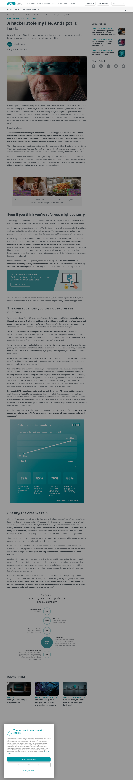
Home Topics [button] (13, 10)
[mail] (116, 66)
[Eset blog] (16, 3)
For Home (90, 3)
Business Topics (18, 15)
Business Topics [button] (30, 10)
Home (9, 15)
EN (114, 3)
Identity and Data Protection (34, 15)
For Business (103, 3)
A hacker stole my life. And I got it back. (59, 15)
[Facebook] (93, 66)
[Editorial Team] (10, 44)
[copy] (123, 66)
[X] (108, 66)
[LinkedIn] (101, 66)
